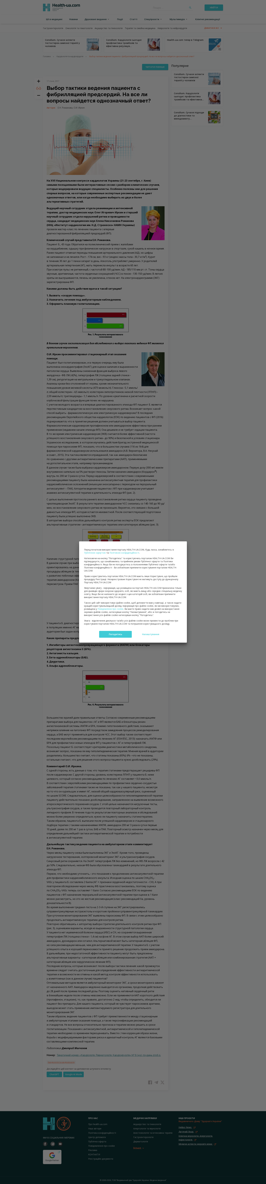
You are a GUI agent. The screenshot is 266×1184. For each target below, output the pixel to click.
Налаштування (150, 634)
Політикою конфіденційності (124, 552)
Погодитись (115, 634)
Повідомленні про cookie (110, 608)
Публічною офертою (95, 552)
